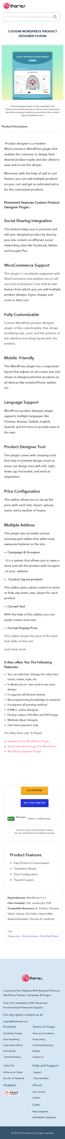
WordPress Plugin (49, 936)
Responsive (14, 936)
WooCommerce (30, 936)
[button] (34, 790)
